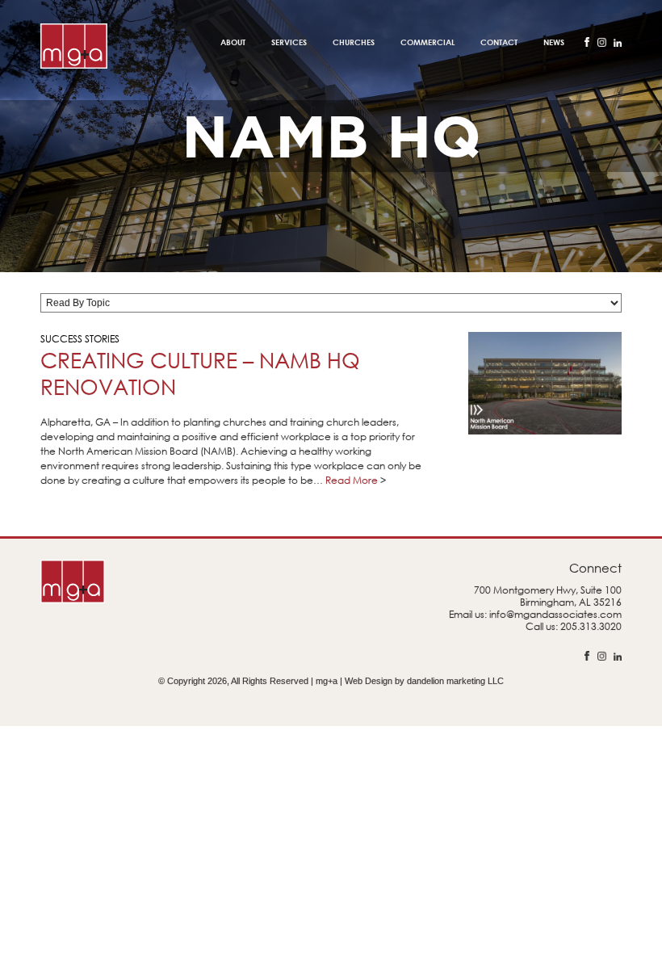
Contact (498, 42)
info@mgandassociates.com (555, 614)
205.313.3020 (591, 626)
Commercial (427, 42)
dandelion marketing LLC (455, 681)
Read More (351, 480)
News (553, 42)
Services (289, 42)
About (232, 42)
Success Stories (79, 339)
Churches (354, 42)
